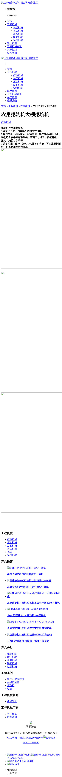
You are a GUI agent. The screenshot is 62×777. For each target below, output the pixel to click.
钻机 (9, 688)
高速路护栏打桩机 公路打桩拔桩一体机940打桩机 (33, 602)
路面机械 (18, 37)
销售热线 (12, 769)
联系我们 (12, 53)
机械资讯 (12, 701)
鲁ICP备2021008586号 (31, 737)
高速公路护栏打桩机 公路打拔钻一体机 (28, 587)
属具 (9, 552)
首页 (9, 21)
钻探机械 (18, 40)
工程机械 (12, 24)
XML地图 (12, 737)
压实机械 (18, 34)
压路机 (10, 685)
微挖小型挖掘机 (15, 679)
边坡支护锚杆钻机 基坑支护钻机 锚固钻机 (29, 628)
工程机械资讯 (14, 46)
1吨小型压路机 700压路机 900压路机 (26, 615)
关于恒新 (12, 49)
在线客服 (12, 773)
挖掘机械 (18, 27)
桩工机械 (18, 30)
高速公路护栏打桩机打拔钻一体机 (25, 574)
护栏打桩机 (13, 682)
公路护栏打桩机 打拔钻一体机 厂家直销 (28, 641)
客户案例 (12, 43)
